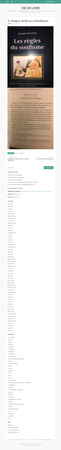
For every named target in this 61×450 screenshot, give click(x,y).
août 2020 (10, 268)
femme (10, 361)
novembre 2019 (11, 287)
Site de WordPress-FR (12, 432)
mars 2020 (10, 278)
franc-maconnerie (12, 363)
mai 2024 (9, 230)
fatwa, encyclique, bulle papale (16, 358)
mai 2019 (9, 302)
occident (10, 387)
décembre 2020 (11, 259)
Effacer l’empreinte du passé (14, 175)
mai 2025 (9, 211)
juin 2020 (9, 273)
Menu (11, 1)
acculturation (11, 337)
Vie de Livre (30, 8)
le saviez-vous (11, 380)
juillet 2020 (10, 271)
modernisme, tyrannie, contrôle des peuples (19, 382)
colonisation (11, 351)
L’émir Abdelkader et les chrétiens (16, 177)
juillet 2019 (10, 297)
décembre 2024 (11, 216)
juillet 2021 (10, 252)
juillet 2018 (10, 325)
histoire (10, 366)
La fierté (18, 194)
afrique (10, 342)
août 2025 (10, 206)
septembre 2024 (11, 223)
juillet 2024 (10, 225)
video (9, 418)
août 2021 (10, 249)
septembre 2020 (11, 266)
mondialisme (11, 385)
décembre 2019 (11, 285)
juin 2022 (9, 237)
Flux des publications (12, 427)
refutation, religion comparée (15, 404)
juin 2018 (9, 328)
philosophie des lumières (14, 399)
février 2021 (10, 254)
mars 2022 (10, 242)
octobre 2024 (10, 221)
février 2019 (10, 309)
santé (9, 411)
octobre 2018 (10, 318)
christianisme (11, 349)
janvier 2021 (10, 256)
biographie (11, 347)
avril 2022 (10, 240)
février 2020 (10, 280)
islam (16, 153)
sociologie (10, 413)
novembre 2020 (11, 261)
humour (10, 368)
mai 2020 (9, 275)
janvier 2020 (10, 283)
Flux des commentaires (13, 430)
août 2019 (10, 294)
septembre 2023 (11, 232)
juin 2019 (9, 299)
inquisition (11, 370)
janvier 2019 (10, 311)
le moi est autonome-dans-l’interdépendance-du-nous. (21, 184)
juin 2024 (9, 228)
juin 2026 (9, 204)
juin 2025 (9, 209)
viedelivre (9, 23)
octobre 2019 (10, 290)
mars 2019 (10, 306)
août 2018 (10, 323)
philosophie (11, 397)
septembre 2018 (11, 321)
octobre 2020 (10, 263)
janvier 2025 (10, 213)
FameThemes (35, 445)
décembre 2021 (11, 244)
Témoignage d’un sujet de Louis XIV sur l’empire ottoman (36, 191)
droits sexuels (11, 356)
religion (10, 406)
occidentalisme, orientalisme (15, 389)
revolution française (13, 409)
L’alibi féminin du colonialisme (45, 159)
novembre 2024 (11, 218)
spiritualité (21, 153)
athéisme (10, 344)
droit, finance (11, 354)
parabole (10, 394)
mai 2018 (9, 330)
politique (10, 401)
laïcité (9, 378)
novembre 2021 (11, 247)
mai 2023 (9, 235)
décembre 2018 (11, 314)
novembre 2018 (11, 316)
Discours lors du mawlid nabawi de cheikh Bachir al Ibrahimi (22, 182)
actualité (10, 339)
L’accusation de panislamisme (15, 179)
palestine (10, 392)
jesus (9, 375)
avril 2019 (10, 304)
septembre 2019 (11, 292)
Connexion (10, 425)
